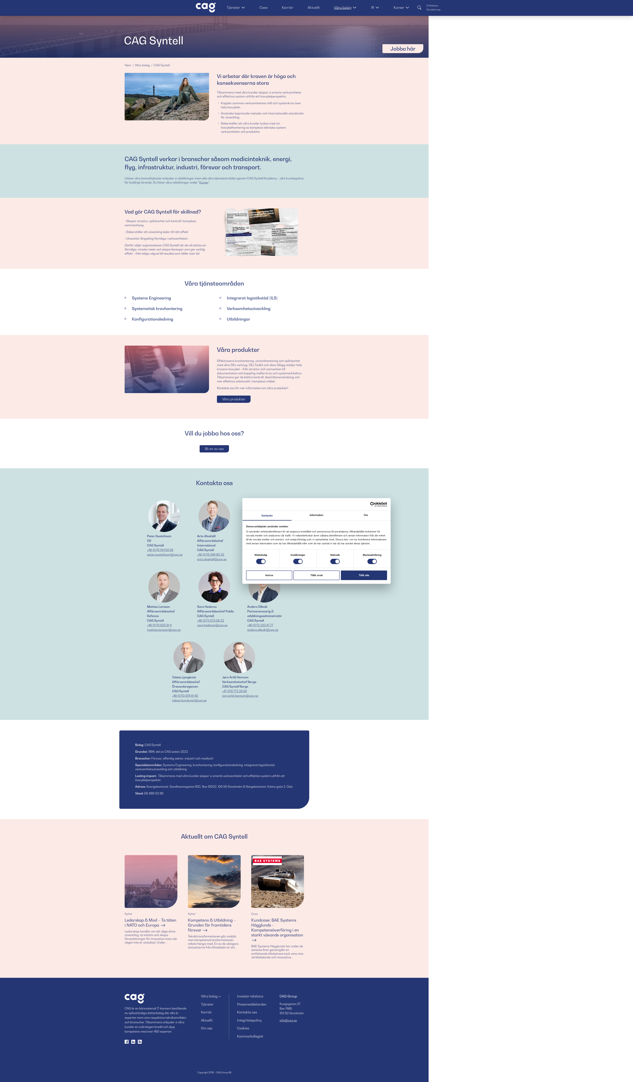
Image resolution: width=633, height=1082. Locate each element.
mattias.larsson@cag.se (164, 630)
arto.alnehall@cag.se (211, 559)
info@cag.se (288, 1020)
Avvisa (269, 575)
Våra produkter (233, 399)
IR (372, 8)
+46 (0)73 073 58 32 (210, 620)
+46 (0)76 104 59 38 (160, 550)
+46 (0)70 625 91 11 (159, 625)
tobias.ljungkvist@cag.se (189, 700)
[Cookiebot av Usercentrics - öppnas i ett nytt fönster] (372, 504)
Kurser (399, 8)
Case (263, 8)
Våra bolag (342, 8)
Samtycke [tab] (267, 515)
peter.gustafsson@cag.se (164, 554)
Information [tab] (316, 515)
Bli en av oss (214, 449)
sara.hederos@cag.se (212, 625)
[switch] (298, 561)
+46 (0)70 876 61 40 (185, 695)
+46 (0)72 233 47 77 (260, 625)
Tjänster (233, 8)
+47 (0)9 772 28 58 (234, 691)
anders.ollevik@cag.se (262, 630)
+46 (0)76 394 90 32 (210, 554)
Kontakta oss (433, 9)
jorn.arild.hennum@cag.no (240, 695)
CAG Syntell (162, 65)
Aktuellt (314, 8)
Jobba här (402, 49)
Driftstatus (432, 5)
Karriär (287, 8)
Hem (128, 65)
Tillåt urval (316, 575)
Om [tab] (366, 515)
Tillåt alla (364, 575)
